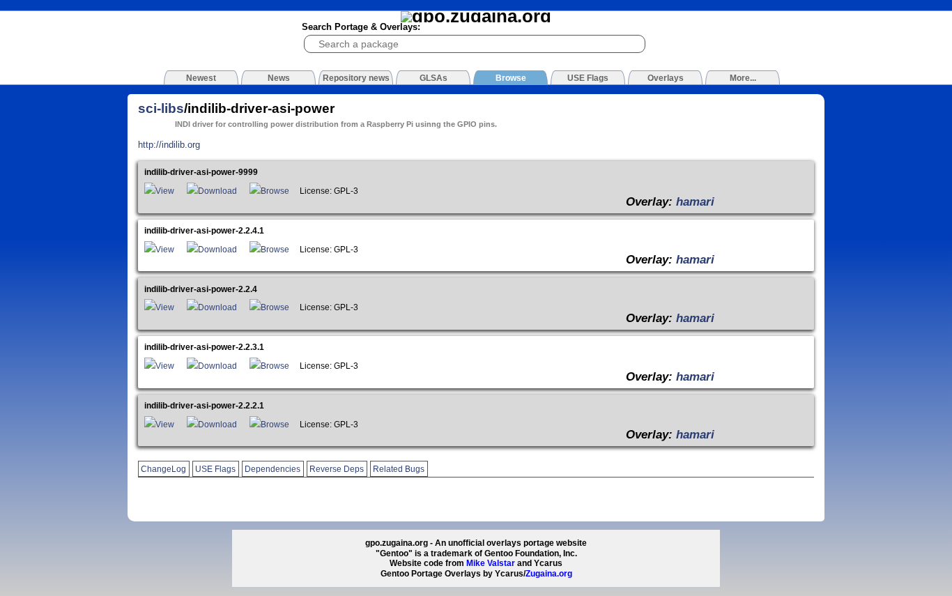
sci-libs (161, 108)
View (164, 191)
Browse (275, 191)
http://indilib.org (169, 144)
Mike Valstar (490, 563)
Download (217, 191)
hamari (695, 201)
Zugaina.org (548, 574)
